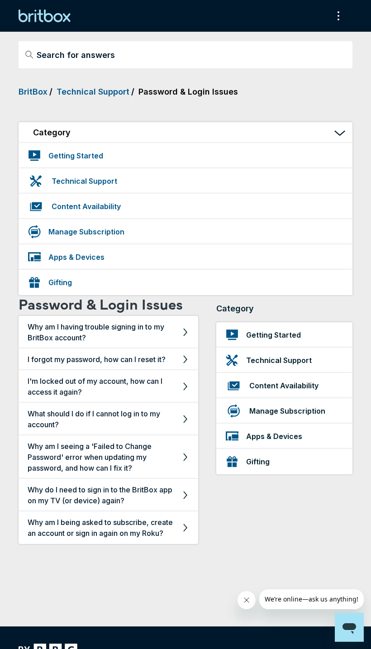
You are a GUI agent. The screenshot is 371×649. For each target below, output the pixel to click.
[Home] (45, 16)
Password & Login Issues (188, 91)
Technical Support (93, 91)
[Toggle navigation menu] (336, 16)
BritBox (33, 91)
